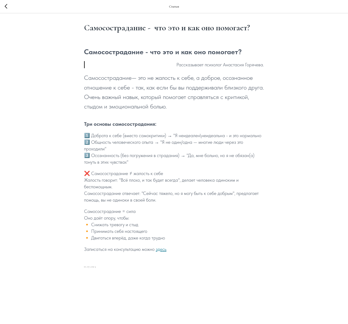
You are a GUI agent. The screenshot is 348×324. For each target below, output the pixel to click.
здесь (161, 249)
